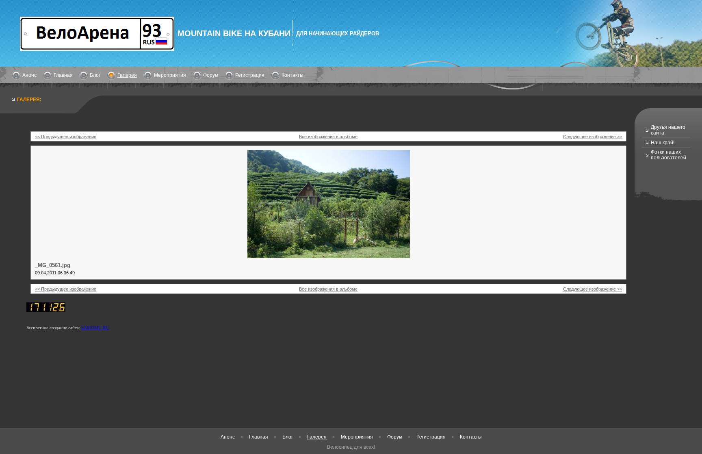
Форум (210, 75)
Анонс (29, 75)
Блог (95, 75)
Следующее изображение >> (592, 136)
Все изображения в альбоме (328, 136)
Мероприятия (170, 75)
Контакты (292, 75)
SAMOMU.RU (95, 328)
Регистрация (249, 75)
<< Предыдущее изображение (65, 136)
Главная (63, 75)
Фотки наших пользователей (668, 155)
